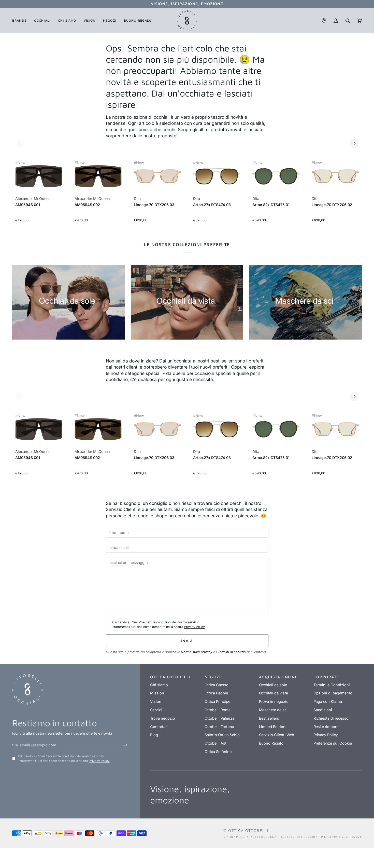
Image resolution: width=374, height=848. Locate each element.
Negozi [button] (213, 677)
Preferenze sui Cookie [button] (332, 743)
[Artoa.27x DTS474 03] (216, 179)
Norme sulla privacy (196, 652)
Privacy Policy (194, 627)
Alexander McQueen (33, 198)
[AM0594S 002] (98, 179)
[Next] (354, 143)
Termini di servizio (232, 652)
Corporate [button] (326, 677)
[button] (21, 20)
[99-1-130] (38, 176)
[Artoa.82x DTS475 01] (275, 179)
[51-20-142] (157, 176)
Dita (137, 198)
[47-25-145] (216, 176)
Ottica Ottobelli (248, 830)
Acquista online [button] (278, 677)
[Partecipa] (121, 745)
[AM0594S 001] (38, 179)
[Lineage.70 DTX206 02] (335, 179)
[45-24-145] (275, 176)
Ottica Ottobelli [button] (170, 677)
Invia (187, 640)
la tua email (120, 540)
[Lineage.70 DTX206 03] (157, 179)
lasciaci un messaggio (129, 555)
